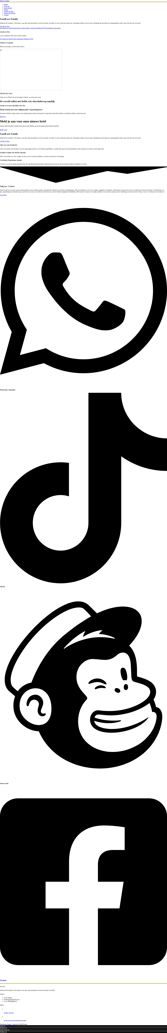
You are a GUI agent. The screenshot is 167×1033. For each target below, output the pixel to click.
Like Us (2, 1026)
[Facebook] (83, 976)
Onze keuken (8, 8)
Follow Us (3, 1028)
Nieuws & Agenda (9, 13)
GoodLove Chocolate (9, 1012)
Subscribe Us (4, 1030)
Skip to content (4, 1)
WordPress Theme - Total (8, 1024)
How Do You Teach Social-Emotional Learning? (15, 1020)
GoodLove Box (9, 11)
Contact (6, 15)
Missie (6, 10)
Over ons (6, 6)
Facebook (3, 980)
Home (6, 4)
